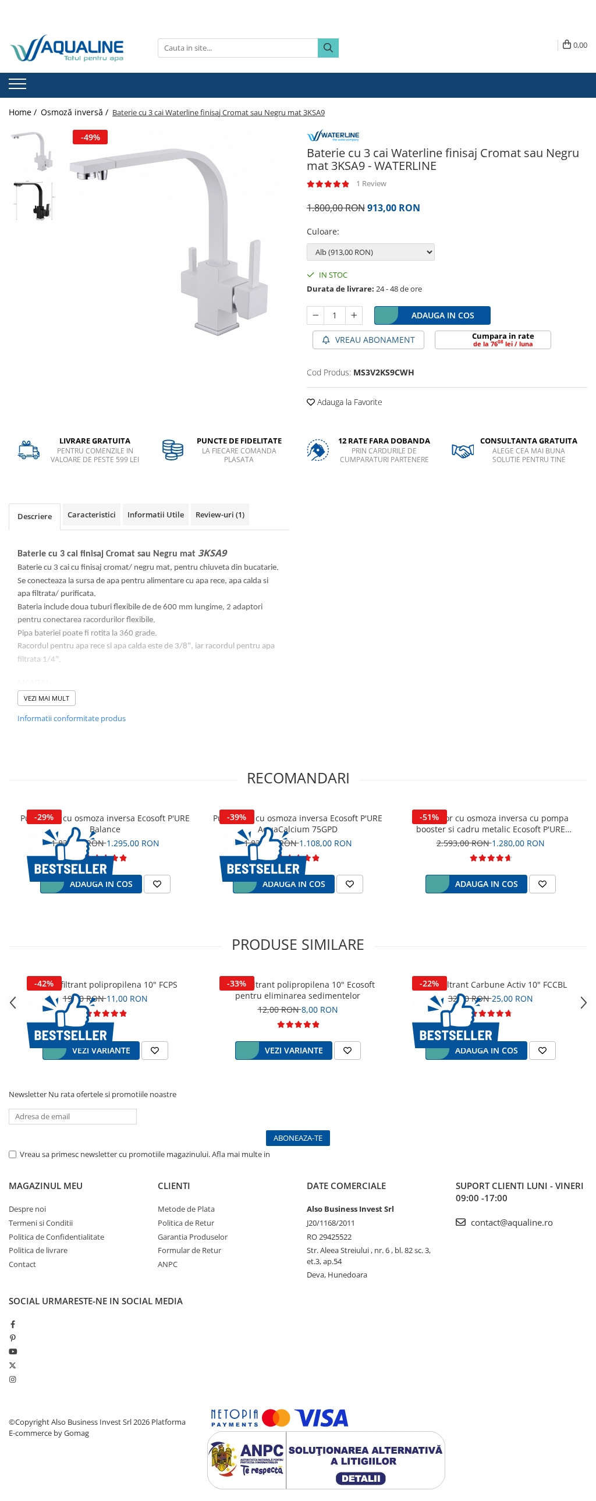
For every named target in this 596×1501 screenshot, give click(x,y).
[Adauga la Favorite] (157, 884)
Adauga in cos (442, 315)
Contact (22, 1264)
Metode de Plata (186, 1209)
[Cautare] (328, 48)
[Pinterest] (12, 1338)
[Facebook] (12, 1324)
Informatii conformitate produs (71, 718)
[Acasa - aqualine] (67, 48)
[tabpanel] (176, 243)
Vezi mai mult (46, 698)
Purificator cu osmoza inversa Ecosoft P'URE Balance (105, 823)
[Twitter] (12, 1365)
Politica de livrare (38, 1250)
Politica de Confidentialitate (319, 1154)
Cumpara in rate (503, 339)
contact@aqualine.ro (511, 1222)
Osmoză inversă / (76, 112)
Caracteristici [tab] (92, 514)
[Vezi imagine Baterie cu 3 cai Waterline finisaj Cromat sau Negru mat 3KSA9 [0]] (33, 151)
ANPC (168, 1264)
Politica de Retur (186, 1223)
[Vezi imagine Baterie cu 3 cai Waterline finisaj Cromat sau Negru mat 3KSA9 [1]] (33, 201)
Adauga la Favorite (348, 401)
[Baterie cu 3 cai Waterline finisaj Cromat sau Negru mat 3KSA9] (176, 243)
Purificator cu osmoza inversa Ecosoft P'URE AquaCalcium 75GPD (297, 823)
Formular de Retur (189, 1250)
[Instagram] (12, 1379)
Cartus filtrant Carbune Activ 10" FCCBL (490, 984)
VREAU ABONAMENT (374, 339)
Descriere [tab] (34, 516)
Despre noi (27, 1209)
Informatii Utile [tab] (155, 514)
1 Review (371, 183)
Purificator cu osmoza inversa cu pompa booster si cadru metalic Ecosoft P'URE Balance (491, 823)
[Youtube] (12, 1351)
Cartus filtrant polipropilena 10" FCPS (105, 984)
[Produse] (19, 87)
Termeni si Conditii (41, 1223)
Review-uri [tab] (220, 514)
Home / (24, 112)
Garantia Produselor (193, 1237)
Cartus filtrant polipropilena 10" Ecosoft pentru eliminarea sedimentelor (298, 990)
